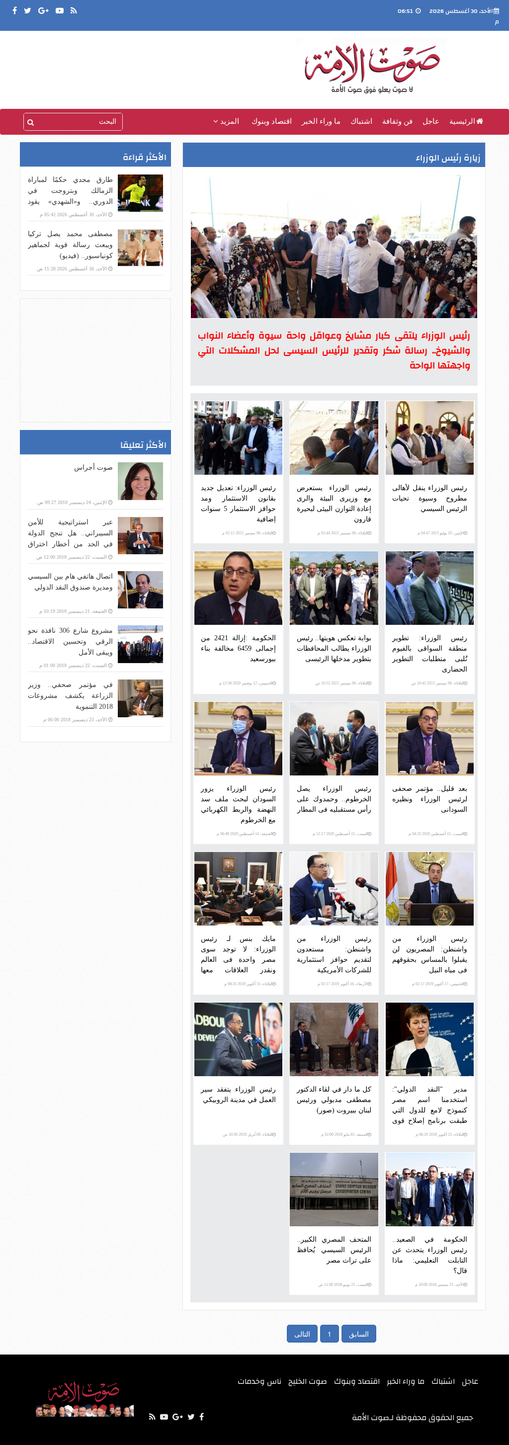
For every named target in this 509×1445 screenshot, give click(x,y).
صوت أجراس (93, 467)
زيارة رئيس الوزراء (448, 158)
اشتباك (361, 121)
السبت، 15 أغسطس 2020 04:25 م (436, 834)
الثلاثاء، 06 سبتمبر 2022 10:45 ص (437, 683)
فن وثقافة (397, 121)
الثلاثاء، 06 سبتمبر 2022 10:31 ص (341, 683)
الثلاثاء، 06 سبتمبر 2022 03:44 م (343, 533)
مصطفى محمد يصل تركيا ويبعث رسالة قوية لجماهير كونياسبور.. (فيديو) (70, 244)
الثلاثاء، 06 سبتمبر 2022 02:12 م (247, 533)
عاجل (431, 121)
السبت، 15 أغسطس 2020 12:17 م (340, 834)
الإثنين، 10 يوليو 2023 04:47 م (441, 533)
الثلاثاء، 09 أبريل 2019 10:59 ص (247, 1134)
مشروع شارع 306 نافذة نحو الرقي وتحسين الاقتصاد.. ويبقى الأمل (70, 641)
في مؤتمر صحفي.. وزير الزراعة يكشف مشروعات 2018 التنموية (70, 695)
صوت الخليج (307, 1381)
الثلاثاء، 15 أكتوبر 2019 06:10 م (440, 1134)
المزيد (228, 121)
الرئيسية (462, 121)
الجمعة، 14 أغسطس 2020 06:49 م (244, 834)
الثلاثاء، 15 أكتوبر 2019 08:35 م (248, 984)
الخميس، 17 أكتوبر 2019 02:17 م (438, 984)
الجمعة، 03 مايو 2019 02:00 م (344, 1134)
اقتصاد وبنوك (272, 121)
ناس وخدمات (259, 1381)
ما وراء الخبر (321, 121)
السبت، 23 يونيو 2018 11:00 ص (343, 1284)
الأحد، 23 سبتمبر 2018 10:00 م (439, 1284)
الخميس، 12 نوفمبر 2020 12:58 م (245, 683)
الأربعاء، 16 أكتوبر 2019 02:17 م (343, 984)
